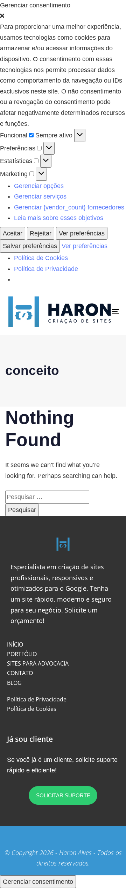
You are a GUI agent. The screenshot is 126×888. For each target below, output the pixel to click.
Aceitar (12, 233)
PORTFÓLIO (22, 654)
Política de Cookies (41, 257)
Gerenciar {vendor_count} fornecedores (69, 207)
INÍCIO (15, 644)
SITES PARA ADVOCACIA (38, 663)
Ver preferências (82, 233)
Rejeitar (40, 233)
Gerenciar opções (39, 185)
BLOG (14, 683)
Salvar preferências (30, 245)
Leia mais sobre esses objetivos (58, 217)
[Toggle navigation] (100, 312)
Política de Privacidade (46, 268)
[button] (63, 16)
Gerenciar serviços (40, 196)
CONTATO (20, 673)
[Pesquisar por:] (47, 496)
